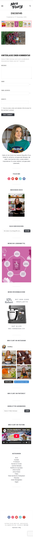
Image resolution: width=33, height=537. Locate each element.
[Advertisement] (16, 499)
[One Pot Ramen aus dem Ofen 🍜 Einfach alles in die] (9, 372)
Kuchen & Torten (16, 464)
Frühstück (16, 461)
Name (2, 81)
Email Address (5, 90)
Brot (16, 457)
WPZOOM (26, 525)
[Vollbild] (29, 442)
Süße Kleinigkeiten (16, 480)
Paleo (16, 474)
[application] (16, 436)
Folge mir (16, 174)
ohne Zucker (16, 470)
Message (3, 65)
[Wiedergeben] (4, 442)
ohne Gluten (16, 472)
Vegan (16, 482)
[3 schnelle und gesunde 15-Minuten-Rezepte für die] (24, 372)
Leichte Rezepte (16, 466)
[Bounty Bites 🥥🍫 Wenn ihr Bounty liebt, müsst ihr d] (24, 357)
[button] (2, 6)
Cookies (16, 460)
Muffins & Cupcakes (16, 468)
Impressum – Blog (16, 527)
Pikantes (16, 478)
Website (3, 99)
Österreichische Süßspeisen (16, 476)
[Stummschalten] (26, 442)
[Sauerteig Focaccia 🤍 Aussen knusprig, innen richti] (9, 357)
